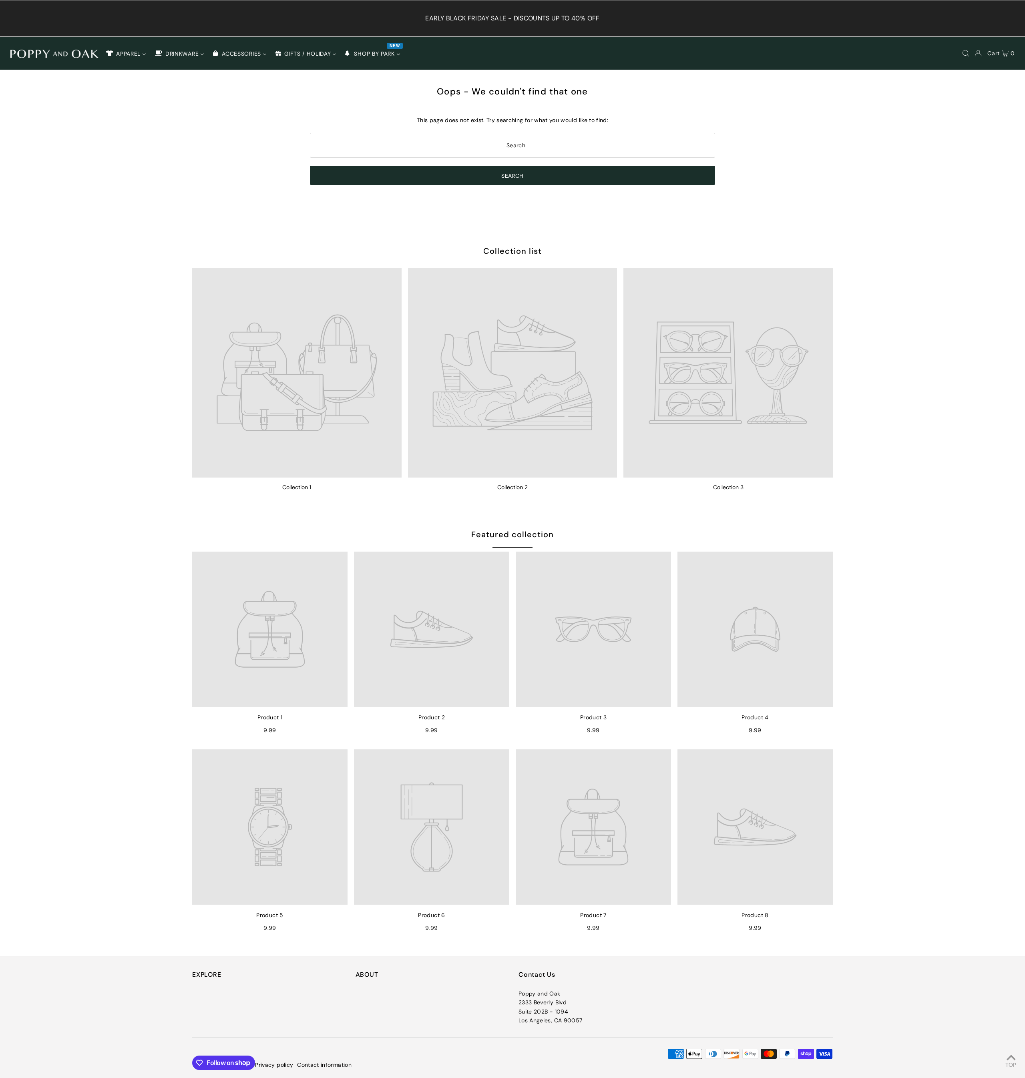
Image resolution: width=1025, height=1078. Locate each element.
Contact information (324, 1064)
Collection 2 (512, 487)
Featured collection (512, 534)
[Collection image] (297, 373)
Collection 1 (296, 487)
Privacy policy (274, 1064)
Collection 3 (728, 487)
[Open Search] (966, 53)
